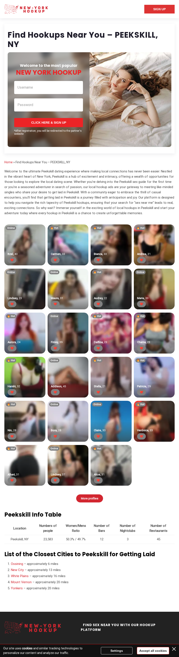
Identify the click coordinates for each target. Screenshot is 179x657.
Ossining (17, 564)
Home (8, 162)
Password (25, 105)
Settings (116, 650)
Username (25, 87)
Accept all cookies (153, 650)
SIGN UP (159, 9)
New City (17, 570)
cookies (27, 648)
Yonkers (17, 588)
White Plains (20, 576)
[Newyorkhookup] (26, 9)
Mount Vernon (21, 582)
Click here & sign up (48, 122)
